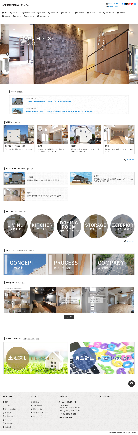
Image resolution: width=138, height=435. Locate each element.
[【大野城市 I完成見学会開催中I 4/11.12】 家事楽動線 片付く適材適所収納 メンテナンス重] (121, 300)
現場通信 (7, 16)
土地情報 (122, 12)
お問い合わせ (30, 16)
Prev (7, 54)
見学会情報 (80, 12)
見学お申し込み (44, 16)
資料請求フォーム (113, 6)
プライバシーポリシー (40, 413)
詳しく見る (19, 138)
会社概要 (43, 12)
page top (131, 383)
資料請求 (18, 16)
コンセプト (16, 12)
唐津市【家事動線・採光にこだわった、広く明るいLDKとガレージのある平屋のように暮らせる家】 (60, 111)
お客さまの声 (110, 12)
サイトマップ (37, 416)
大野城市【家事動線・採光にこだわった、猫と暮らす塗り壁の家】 (48, 101)
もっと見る (130, 159)
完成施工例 (54, 12)
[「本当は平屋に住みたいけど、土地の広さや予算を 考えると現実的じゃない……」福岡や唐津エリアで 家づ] (69, 300)
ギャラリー (66, 12)
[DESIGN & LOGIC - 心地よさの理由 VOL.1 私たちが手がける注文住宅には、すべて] (43, 300)
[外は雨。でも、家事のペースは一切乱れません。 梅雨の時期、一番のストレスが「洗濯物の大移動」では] (95, 300)
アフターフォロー (95, 12)
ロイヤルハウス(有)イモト (15, 5)
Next (130, 54)
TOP (6, 12)
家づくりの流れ (30, 12)
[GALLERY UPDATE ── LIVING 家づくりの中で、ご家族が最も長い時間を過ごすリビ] (17, 300)
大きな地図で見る (117, 412)
